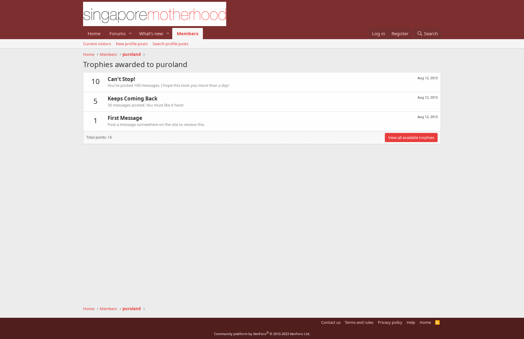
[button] (130, 33)
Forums (117, 33)
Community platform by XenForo (262, 333)
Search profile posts (170, 43)
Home (94, 33)
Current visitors (97, 43)
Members (187, 33)
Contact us (331, 322)
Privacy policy (390, 322)
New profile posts (132, 43)
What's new (151, 33)
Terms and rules (359, 322)
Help (411, 322)
